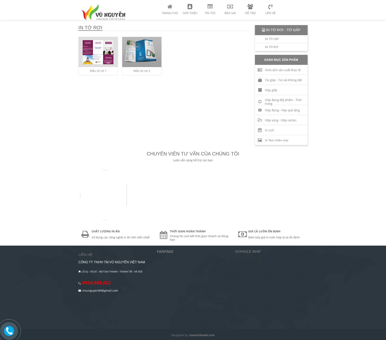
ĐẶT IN (110, 40)
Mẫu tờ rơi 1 (98, 71)
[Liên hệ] (9, 331)
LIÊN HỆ (85, 255)
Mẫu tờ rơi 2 (141, 71)
